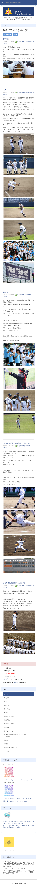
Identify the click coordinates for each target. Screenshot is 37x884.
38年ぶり (6, 292)
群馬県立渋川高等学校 (13, 2)
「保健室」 (16, 682)
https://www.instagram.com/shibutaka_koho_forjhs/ (17, 798)
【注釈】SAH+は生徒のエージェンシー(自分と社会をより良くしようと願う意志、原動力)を (18, 822)
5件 (15, 34)
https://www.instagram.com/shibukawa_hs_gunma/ (17, 780)
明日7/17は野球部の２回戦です (14, 583)
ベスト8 (6, 90)
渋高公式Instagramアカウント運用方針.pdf (15, 801)
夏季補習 (6, 39)
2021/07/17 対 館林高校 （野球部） (17, 443)
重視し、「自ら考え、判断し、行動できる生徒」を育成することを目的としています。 (18, 826)
